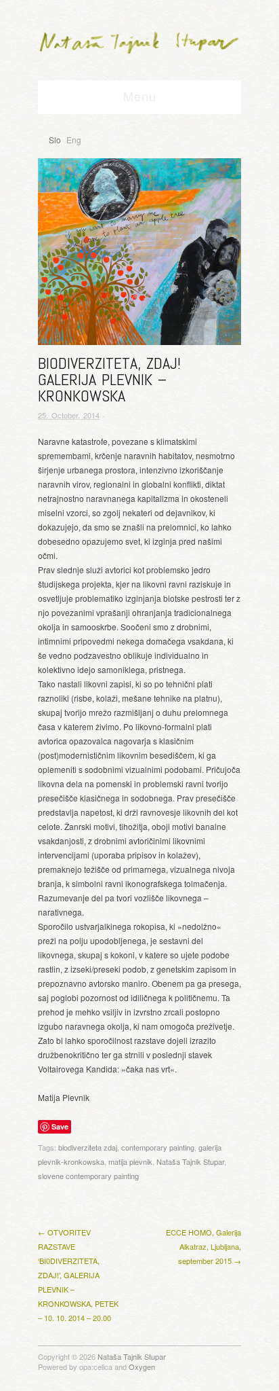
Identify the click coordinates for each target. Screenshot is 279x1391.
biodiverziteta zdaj (87, 1147)
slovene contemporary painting (88, 1175)
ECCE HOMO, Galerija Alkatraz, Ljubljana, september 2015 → (203, 1246)
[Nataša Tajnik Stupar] (139, 39)
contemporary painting (157, 1147)
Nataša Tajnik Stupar (190, 1161)
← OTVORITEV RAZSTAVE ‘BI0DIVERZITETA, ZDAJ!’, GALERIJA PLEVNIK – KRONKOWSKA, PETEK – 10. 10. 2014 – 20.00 (78, 1275)
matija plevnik (130, 1161)
